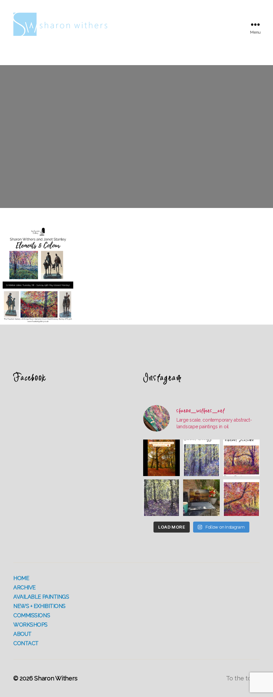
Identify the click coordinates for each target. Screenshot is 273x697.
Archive (24, 587)
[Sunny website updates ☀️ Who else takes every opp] (201, 497)
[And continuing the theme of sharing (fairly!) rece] (161, 497)
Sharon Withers (55, 678)
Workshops (30, 625)
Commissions (31, 615)
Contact (26, 643)
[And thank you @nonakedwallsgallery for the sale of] (241, 497)
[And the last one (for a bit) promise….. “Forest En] (201, 458)
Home (21, 578)
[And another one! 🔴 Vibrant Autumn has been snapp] (241, 458)
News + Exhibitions (39, 606)
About (22, 634)
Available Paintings (41, 597)
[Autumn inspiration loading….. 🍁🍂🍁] (161, 458)
